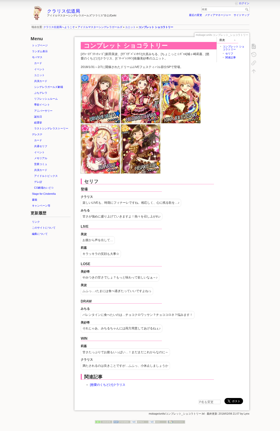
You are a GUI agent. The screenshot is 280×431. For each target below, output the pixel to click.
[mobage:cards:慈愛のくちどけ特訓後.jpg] (100, 149)
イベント (39, 69)
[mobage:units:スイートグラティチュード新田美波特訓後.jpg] (100, 98)
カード (38, 63)
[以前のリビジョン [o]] (254, 54)
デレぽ (38, 181)
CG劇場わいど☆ (44, 187)
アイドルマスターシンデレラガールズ (100, 27)
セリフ (229, 53)
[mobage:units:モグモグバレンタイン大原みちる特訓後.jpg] (140, 98)
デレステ (37, 134)
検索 (247, 9)
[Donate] (103, 421)
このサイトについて (44, 227)
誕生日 (38, 116)
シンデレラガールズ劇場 (48, 87)
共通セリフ (40, 146)
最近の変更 (195, 15)
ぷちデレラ (40, 92)
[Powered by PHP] (122, 421)
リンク (36, 221)
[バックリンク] (254, 63)
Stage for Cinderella (44, 193)
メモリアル (40, 158)
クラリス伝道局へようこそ (59, 27)
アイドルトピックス (46, 175)
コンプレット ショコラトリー (155, 27)
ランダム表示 (40, 51)
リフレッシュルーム (46, 98)
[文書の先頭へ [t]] (254, 71)
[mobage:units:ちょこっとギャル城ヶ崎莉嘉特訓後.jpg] (181, 98)
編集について (40, 233)
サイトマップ (241, 15)
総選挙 (38, 122)
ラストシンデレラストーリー (51, 128)
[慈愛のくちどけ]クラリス (107, 384)
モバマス (37, 57)
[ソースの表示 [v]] (254, 46)
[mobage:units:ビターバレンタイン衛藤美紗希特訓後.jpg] (140, 149)
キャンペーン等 (41, 205)
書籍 (34, 199)
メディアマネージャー (218, 15)
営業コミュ (40, 164)
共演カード (40, 81)
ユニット (130, 27)
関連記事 (230, 57)
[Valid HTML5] (140, 421)
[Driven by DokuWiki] (176, 421)
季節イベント (42, 104)
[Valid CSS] (158, 421)
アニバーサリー (43, 110)
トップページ (40, 45)
